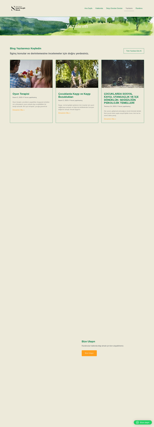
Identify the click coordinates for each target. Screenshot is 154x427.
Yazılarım (129, 8)
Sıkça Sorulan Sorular (114, 8)
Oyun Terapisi (21, 93)
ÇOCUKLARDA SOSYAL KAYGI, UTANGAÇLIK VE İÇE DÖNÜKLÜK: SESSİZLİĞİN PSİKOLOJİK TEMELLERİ (121, 98)
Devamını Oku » (19, 110)
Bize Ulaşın (89, 353)
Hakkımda (99, 8)
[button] (143, 422)
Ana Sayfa (88, 8)
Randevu (139, 8)
